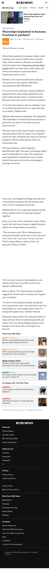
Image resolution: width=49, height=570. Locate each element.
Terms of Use (7, 486)
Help (4, 537)
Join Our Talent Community (13, 533)
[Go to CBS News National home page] (24, 3)
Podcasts (5, 504)
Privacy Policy (7, 475)
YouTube (5, 453)
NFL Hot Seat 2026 (9, 438)
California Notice (9, 478)
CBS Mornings (8, 8)
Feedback (6, 541)
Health (41, 8)
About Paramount (9, 526)
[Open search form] (46, 3)
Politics (33, 8)
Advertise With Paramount (12, 529)
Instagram (6, 460)
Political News (7, 431)
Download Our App (10, 508)
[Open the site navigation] (9, 3)
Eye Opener (23, 8)
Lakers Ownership (9, 442)
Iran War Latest (8, 435)
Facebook (6, 457)
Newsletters (7, 500)
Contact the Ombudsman (12, 544)
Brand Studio (7, 511)
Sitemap (5, 515)
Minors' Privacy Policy (10, 490)
